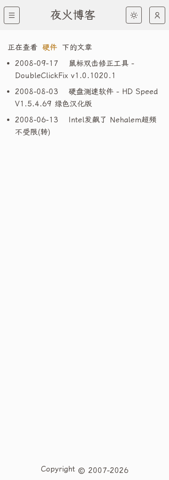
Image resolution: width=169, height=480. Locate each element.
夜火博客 (72, 15)
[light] (134, 15)
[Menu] (12, 15)
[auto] (157, 15)
